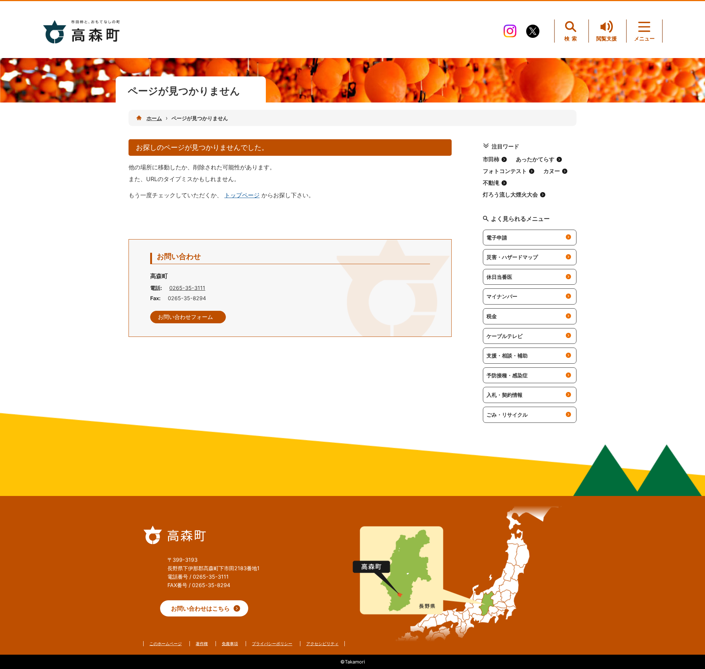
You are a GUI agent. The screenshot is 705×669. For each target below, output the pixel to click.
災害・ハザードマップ (512, 257)
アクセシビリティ (322, 643)
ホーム (154, 118)
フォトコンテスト (505, 171)
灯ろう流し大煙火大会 (510, 194)
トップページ (242, 195)
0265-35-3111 (187, 288)
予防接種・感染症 (507, 375)
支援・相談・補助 (507, 355)
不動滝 (491, 183)
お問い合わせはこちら (200, 608)
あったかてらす (535, 159)
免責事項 (230, 643)
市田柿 (491, 159)
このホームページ (165, 643)
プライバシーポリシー (272, 643)
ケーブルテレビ (505, 336)
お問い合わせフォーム (185, 317)
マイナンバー (502, 296)
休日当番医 (499, 277)
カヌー (551, 171)
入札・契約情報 (505, 395)
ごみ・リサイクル (507, 414)
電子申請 (497, 237)
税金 (492, 316)
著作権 (202, 643)
